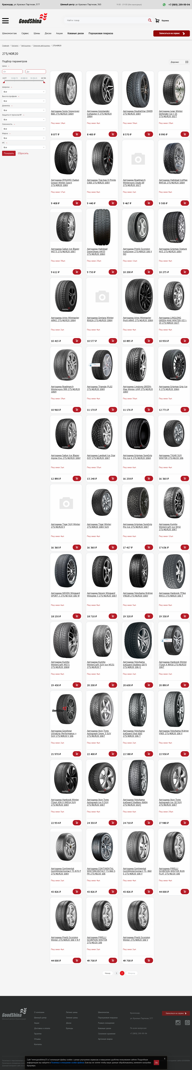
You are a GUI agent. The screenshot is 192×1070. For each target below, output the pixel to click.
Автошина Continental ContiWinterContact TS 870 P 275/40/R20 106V (66, 871)
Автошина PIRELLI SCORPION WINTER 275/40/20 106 (97, 940)
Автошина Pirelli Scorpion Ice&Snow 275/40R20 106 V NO (137, 251)
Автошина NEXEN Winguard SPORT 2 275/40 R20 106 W (65, 594)
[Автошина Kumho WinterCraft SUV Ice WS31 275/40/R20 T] (102, 640)
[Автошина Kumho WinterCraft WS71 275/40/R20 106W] (66, 640)
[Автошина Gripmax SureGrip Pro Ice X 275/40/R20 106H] (138, 433)
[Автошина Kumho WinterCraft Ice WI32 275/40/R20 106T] (174, 502)
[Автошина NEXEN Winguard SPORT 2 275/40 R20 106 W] (66, 571)
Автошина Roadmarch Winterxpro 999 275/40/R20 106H (65, 389)
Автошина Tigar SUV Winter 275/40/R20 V (65, 525)
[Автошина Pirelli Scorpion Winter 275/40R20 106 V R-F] (66, 915)
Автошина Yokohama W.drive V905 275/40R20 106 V (174, 732)
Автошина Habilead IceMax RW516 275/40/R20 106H (173, 181)
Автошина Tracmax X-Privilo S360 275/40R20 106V (101, 181)
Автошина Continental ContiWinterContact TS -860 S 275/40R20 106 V (137, 871)
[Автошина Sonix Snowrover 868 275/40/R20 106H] (66, 89)
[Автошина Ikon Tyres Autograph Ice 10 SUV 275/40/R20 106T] (174, 778)
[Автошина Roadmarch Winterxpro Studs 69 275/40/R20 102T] (138, 158)
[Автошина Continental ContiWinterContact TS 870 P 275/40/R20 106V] (66, 847)
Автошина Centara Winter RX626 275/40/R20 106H (100, 319)
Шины (37, 33)
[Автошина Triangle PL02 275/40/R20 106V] (102, 365)
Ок (156, 1062)
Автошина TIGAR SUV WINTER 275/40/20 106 (171, 457)
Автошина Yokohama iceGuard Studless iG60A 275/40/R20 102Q (135, 802)
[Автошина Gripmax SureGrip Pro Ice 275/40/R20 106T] (138, 502)
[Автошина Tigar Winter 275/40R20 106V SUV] (102, 502)
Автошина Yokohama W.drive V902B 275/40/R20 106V (138, 594)
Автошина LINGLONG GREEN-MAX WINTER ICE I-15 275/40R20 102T (173, 320)
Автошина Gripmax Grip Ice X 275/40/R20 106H (173, 388)
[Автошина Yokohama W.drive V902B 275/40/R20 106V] (138, 571)
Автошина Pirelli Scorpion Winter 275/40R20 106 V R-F (65, 939)
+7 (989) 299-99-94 (179, 4)
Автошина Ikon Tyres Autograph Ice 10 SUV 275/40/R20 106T (170, 802)
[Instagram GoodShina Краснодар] (176, 1024)
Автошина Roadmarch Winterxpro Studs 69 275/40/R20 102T (134, 182)
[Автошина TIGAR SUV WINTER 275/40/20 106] (174, 433)
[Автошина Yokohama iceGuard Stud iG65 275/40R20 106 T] (138, 709)
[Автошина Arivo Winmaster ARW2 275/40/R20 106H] (66, 296)
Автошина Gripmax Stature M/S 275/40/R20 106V (173, 250)
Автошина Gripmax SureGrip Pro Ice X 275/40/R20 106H (137, 457)
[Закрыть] (164, 1058)
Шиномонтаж (9, 33)
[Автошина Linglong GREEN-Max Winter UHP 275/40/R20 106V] (138, 365)
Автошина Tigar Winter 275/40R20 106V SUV (99, 525)
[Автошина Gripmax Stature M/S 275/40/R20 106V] (174, 227)
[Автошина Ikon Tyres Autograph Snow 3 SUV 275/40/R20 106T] (102, 709)
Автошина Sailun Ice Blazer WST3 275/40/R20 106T (65, 250)
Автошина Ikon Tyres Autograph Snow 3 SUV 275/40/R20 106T (99, 733)
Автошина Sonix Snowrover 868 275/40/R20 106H (65, 112)
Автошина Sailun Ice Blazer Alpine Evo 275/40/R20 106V (66, 457)
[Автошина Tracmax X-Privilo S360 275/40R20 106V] (102, 158)
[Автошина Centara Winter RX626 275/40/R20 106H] (102, 296)
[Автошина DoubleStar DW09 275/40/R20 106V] (138, 89)
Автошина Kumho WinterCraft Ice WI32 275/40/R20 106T (170, 527)
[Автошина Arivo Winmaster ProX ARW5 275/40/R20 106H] (138, 296)
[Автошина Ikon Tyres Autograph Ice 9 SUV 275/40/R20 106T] (102, 778)
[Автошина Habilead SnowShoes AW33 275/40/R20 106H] (102, 227)
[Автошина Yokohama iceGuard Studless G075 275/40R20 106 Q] (138, 640)
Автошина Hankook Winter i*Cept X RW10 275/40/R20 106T (173, 664)
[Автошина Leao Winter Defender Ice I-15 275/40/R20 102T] (174, 89)
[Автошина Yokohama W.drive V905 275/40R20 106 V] (174, 709)
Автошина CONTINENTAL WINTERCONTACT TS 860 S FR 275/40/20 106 (101, 871)
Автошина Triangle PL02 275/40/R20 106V (99, 388)
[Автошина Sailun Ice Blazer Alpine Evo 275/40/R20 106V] (66, 433)
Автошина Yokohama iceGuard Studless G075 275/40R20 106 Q (135, 664)
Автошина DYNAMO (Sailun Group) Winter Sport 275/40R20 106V (65, 182)
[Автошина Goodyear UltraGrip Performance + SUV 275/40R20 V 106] (66, 709)
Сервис (25, 33)
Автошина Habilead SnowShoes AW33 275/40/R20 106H (97, 251)
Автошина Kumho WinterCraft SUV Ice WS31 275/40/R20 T (100, 664)
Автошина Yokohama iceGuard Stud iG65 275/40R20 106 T (134, 733)
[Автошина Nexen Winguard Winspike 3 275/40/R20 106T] (102, 571)
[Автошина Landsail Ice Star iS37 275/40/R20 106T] (102, 433)
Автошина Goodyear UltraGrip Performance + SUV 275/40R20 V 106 (63, 733)
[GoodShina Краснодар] (33, 18)
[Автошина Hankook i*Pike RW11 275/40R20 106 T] (174, 571)
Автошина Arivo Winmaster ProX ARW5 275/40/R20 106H (138, 319)
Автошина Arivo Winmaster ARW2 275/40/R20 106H (65, 319)
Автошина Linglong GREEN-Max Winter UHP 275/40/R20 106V (138, 389)
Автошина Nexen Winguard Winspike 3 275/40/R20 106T (102, 594)
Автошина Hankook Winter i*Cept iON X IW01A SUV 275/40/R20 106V (65, 802)
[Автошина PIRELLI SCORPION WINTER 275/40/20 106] (102, 915)
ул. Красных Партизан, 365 (88, 4)
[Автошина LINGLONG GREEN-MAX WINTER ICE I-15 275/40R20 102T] (174, 296)
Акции (59, 33)
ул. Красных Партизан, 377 (27, 4)
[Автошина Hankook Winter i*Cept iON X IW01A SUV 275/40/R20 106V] (66, 778)
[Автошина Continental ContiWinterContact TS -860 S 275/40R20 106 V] (138, 847)
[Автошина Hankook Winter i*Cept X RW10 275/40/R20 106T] (174, 640)
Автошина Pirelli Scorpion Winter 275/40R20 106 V (136, 939)
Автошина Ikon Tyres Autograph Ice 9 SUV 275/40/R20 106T (98, 802)
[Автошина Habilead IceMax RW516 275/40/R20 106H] (174, 158)
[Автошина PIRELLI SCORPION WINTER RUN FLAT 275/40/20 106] (174, 847)
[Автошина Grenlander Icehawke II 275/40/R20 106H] (102, 89)
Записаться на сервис (169, 33)
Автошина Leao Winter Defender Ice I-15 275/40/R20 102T (171, 114)
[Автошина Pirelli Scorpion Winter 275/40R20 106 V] (138, 915)
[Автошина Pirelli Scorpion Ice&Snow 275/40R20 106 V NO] (138, 227)
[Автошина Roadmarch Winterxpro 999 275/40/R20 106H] (66, 365)
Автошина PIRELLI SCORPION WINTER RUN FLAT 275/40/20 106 (172, 871)
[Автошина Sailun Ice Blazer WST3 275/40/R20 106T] (66, 227)
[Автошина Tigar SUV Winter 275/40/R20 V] (66, 502)
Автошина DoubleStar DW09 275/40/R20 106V (138, 112)
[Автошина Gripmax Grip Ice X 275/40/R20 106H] (174, 365)
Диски (48, 33)
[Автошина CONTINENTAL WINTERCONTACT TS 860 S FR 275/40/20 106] (102, 847)
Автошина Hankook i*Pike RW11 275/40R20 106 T (172, 594)
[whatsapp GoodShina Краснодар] (185, 1024)
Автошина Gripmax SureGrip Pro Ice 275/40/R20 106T (137, 525)
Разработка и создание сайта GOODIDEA (174, 1060)
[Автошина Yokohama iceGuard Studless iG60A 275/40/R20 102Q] (138, 778)
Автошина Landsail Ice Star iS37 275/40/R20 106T (101, 457)
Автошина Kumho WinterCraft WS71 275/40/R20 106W (60, 664)
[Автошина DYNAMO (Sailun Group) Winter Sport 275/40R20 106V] (66, 158)
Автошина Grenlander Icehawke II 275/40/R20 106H (99, 114)
